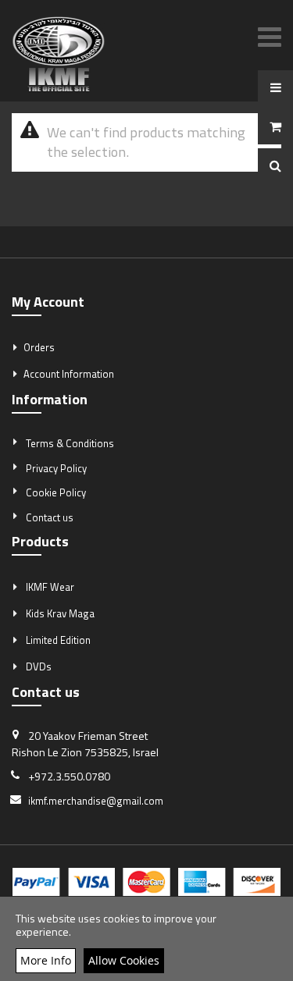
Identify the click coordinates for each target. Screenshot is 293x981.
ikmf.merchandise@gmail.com (95, 801)
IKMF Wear (50, 587)
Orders (39, 347)
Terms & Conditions (70, 443)
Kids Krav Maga (60, 613)
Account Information (68, 374)
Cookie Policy (56, 492)
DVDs (39, 666)
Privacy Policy (56, 468)
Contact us (49, 517)
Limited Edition (58, 640)
